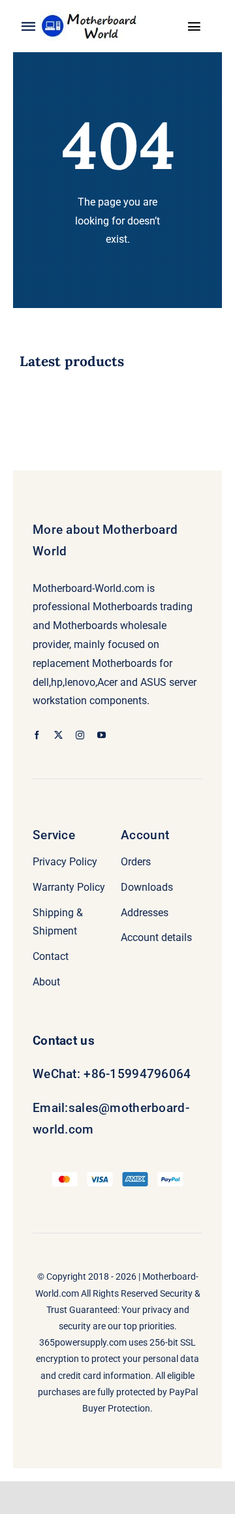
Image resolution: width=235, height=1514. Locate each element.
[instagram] (80, 735)
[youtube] (101, 735)
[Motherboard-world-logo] (92, 12)
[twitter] (58, 735)
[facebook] (37, 735)
